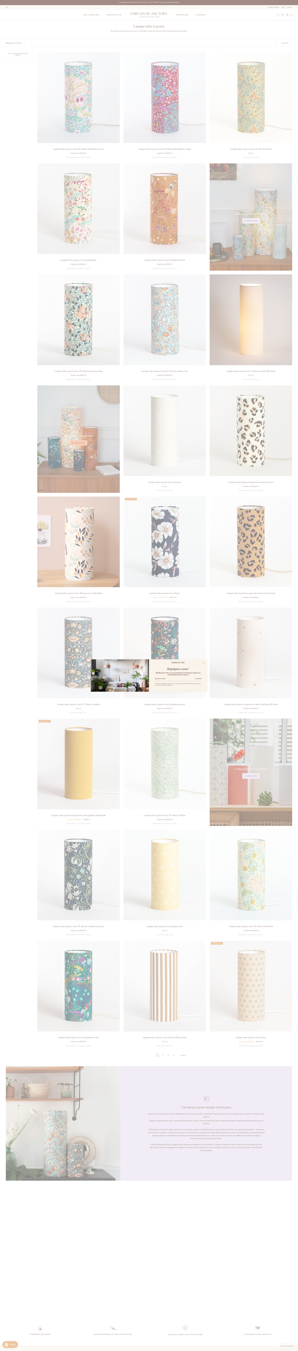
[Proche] (204, 663)
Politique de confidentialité (183, 683)
